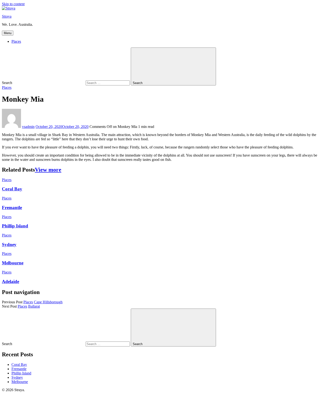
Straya (6, 16)
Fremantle (12, 207)
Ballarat (34, 306)
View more (48, 170)
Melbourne (12, 262)
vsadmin (28, 127)
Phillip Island (15, 225)
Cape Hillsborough (48, 302)
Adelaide (10, 281)
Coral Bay (12, 188)
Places (16, 41)
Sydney (9, 244)
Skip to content (13, 4)
